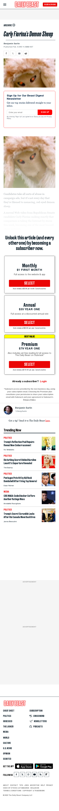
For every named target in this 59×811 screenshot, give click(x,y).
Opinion (6, 753)
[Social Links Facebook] (16, 775)
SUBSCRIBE (50, 4)
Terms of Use (39, 117)
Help (43, 785)
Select (29, 283)
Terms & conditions (12, 791)
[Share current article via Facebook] (6, 53)
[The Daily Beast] (27, 5)
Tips (21, 785)
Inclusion (34, 788)
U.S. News (7, 748)
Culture (7, 743)
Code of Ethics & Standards (16, 788)
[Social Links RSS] (40, 775)
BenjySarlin (22, 411)
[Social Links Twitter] (22, 775)
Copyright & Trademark (34, 791)
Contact (14, 785)
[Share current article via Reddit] (25, 53)
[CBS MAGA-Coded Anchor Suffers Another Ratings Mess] (48, 503)
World (6, 738)
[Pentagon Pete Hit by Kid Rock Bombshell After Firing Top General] (48, 485)
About (6, 785)
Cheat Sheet (8, 711)
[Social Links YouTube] (34, 775)
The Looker (8, 726)
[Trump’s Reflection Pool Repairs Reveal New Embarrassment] (48, 449)
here (47, 420)
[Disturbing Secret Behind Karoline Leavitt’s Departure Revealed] (48, 467)
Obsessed (7, 721)
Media (5, 732)
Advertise (34, 785)
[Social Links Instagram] (28, 775)
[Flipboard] (46, 775)
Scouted (7, 759)
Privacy (49, 785)
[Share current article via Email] (19, 53)
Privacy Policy (29, 400)
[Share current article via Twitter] (12, 53)
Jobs (26, 785)
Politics (7, 716)
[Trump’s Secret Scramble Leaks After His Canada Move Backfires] (48, 521)
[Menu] (7, 4)
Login (43, 381)
